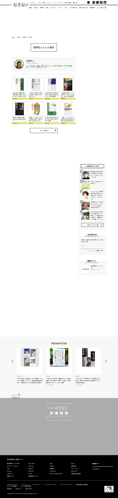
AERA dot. (31, 471)
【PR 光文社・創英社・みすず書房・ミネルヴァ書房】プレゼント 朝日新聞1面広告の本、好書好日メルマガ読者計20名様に (30, 381)
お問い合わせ (28, 489)
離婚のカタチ (10, 476)
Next (105, 361)
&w (11, 466)
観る (31, 7)
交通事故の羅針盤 (76, 473)
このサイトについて (12, 484)
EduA (8, 468)
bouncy (30, 473)
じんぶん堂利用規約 (25, 486)
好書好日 (21, 5)
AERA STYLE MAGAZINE (56, 473)
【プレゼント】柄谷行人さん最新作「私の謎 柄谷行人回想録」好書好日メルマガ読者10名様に (87, 381)
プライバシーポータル (51, 484)
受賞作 (42, 7)
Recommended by (92, 250)
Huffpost (30, 468)
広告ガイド (19, 489)
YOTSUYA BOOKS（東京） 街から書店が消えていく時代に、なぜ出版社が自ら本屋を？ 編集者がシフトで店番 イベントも (97, 215)
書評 (44, 2)
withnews (9, 473)
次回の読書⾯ (67, 2)
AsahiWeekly (95, 469)
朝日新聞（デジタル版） (13, 463)
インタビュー (33, 2)
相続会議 (73, 466)
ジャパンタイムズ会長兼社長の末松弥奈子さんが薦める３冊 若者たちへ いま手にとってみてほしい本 (97, 195)
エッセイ (52, 7)
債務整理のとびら (33, 476)
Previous (13, 361)
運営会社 (9, 489)
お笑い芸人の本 (83, 7)
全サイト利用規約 (12, 486)
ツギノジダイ (74, 468)
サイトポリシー (36, 484)
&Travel (15, 466)
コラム (39, 2)
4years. (73, 463)
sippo (51, 463)
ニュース (48, 2)
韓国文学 (92, 7)
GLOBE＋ (52, 466)
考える (36, 7)
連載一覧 (75, 2)
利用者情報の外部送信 (82, 484)
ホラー (66, 7)
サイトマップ (25, 484)
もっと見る (100, 7)
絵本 (47, 7)
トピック (60, 2)
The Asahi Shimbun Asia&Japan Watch (102, 466)
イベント (54, 2)
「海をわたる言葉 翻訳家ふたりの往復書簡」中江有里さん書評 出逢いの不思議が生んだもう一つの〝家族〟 (58, 381)
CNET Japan (31, 463)
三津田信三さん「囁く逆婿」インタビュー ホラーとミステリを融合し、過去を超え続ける (97, 204)
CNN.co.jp (31, 466)
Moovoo (9, 471)
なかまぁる (53, 471)
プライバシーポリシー (66, 484)
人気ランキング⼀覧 (92, 225)
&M (8, 466)
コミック (60, 7)
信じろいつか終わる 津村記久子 (97, 182)
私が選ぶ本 (74, 7)
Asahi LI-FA (74, 471)
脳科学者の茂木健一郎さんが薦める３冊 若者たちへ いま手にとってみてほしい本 (97, 174)
